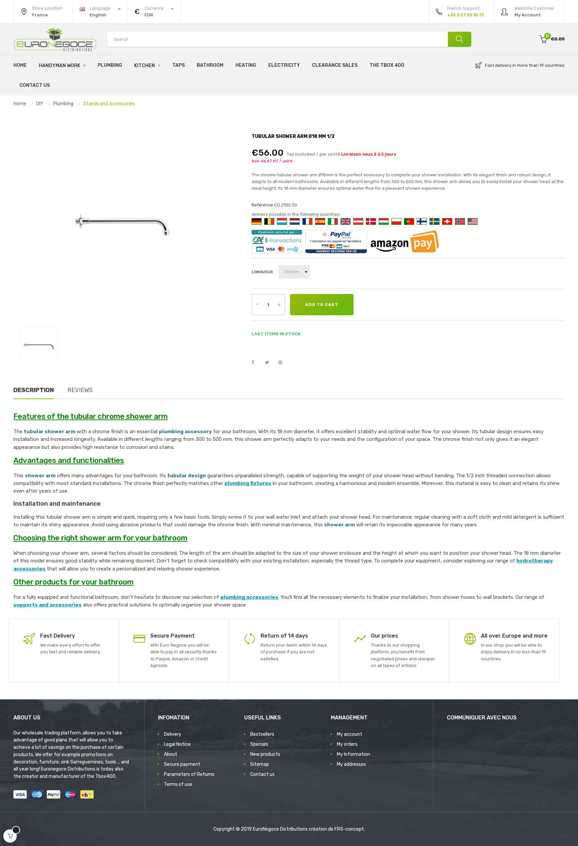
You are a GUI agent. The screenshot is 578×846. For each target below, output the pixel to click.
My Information (353, 754)
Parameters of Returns (189, 774)
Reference (262, 204)
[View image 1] (39, 346)
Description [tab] (33, 390)
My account (349, 734)
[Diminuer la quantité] (257, 304)
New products (265, 754)
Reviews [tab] (80, 390)
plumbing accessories (249, 597)
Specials (259, 744)
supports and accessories (47, 605)
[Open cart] (10, 836)
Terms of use (178, 784)
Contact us (262, 774)
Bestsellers (262, 734)
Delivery (172, 734)
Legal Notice (177, 744)
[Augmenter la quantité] (279, 304)
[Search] (459, 39)
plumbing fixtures (247, 483)
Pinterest (283, 362)
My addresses (351, 764)
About (170, 754)
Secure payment (182, 764)
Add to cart (321, 304)
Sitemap (259, 764)
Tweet (270, 362)
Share (257, 362)
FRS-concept (349, 829)
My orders (347, 744)
